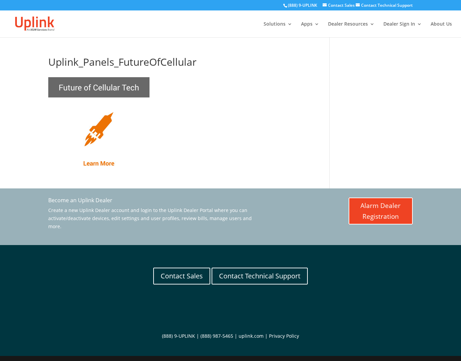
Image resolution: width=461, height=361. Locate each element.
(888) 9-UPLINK (302, 5)
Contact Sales (182, 275)
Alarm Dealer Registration (380, 211)
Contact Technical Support (259, 275)
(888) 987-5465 (216, 336)
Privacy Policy (284, 336)
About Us (441, 24)
